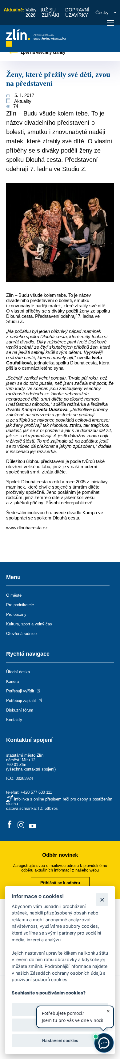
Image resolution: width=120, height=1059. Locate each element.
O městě (14, 595)
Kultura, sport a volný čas (29, 624)
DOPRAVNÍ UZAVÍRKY (77, 12)
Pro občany (16, 614)
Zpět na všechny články (42, 52)
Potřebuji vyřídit (20, 691)
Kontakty (14, 719)
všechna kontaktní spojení (30, 769)
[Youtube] (32, 825)
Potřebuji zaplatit (21, 700)
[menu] (110, 23)
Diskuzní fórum (19, 710)
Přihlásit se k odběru (60, 882)
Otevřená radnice (21, 633)
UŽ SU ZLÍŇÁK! (50, 12)
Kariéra (12, 681)
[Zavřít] (102, 899)
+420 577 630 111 (36, 792)
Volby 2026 (31, 12)
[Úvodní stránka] (36, 45)
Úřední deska (18, 672)
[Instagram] (21, 825)
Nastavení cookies (60, 1040)
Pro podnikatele (20, 605)
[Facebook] (9, 825)
